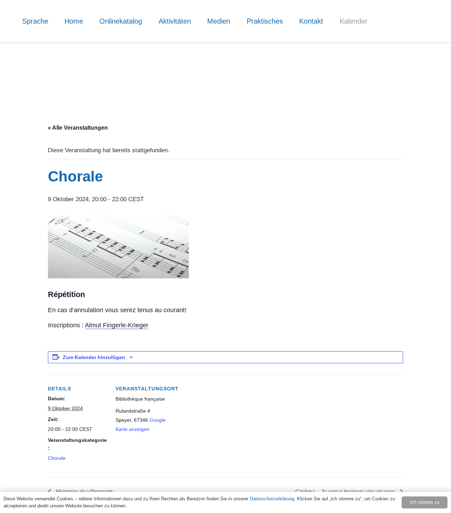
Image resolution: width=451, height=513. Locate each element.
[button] (53, 21)
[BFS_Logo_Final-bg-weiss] (409, 42)
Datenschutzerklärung (272, 498)
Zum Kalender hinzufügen (94, 357)
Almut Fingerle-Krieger (116, 325)
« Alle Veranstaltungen (78, 128)
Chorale (57, 458)
